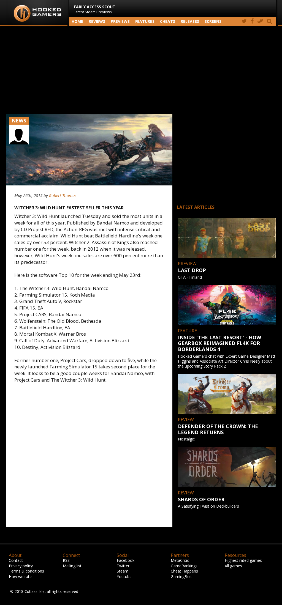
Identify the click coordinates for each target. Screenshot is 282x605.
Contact (16, 560)
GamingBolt (181, 576)
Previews (120, 21)
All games (233, 565)
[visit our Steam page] (260, 21)
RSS (66, 560)
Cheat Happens (184, 571)
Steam (122, 571)
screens (213, 21)
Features (144, 21)
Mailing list (72, 565)
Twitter (123, 565)
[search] (270, 21)
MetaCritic (180, 560)
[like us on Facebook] (252, 21)
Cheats (167, 21)
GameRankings (184, 565)
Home (77, 21)
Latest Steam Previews (94, 9)
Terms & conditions (26, 571)
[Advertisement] (141, 70)
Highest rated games (243, 560)
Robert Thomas (62, 195)
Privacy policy (21, 565)
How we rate (20, 576)
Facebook (125, 560)
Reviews (97, 21)
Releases (190, 21)
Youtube (124, 576)
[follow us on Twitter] (244, 21)
